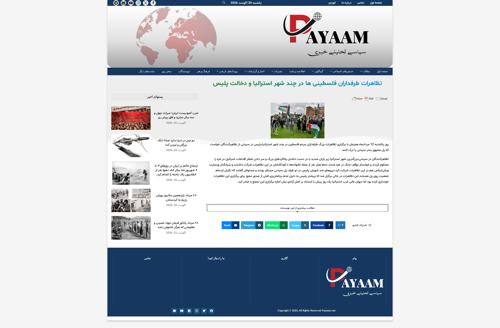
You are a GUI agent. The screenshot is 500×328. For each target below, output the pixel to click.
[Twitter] (145, 3)
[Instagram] (138, 3)
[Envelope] (174, 311)
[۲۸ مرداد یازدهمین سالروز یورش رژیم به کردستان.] (131, 200)
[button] (259, 283)
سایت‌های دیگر (147, 71)
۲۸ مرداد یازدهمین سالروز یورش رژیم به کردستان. (176, 197)
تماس (360, 3)
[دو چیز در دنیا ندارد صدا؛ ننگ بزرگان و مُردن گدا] (131, 145)
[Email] (123, 3)
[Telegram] (116, 3)
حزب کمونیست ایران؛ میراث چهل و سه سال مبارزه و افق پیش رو (176, 115)
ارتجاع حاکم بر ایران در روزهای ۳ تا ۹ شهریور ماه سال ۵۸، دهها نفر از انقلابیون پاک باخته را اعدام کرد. (176, 170)
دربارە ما (346, 3)
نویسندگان (184, 71)
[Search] (224, 3)
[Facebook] (153, 3)
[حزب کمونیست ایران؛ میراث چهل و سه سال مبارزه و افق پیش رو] (131, 118)
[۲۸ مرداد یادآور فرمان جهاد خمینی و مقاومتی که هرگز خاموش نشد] (131, 228)
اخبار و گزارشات (255, 71)
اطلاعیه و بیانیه (297, 71)
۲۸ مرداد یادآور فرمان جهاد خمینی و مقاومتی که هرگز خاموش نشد (176, 225)
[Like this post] (339, 225)
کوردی (332, 3)
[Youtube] (131, 3)
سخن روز (166, 71)
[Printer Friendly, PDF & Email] (370, 99)
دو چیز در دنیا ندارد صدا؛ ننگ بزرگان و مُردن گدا (176, 142)
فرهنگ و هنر (203, 71)
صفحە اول (376, 3)
